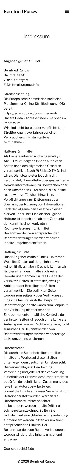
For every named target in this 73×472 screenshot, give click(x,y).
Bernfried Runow (20, 11)
